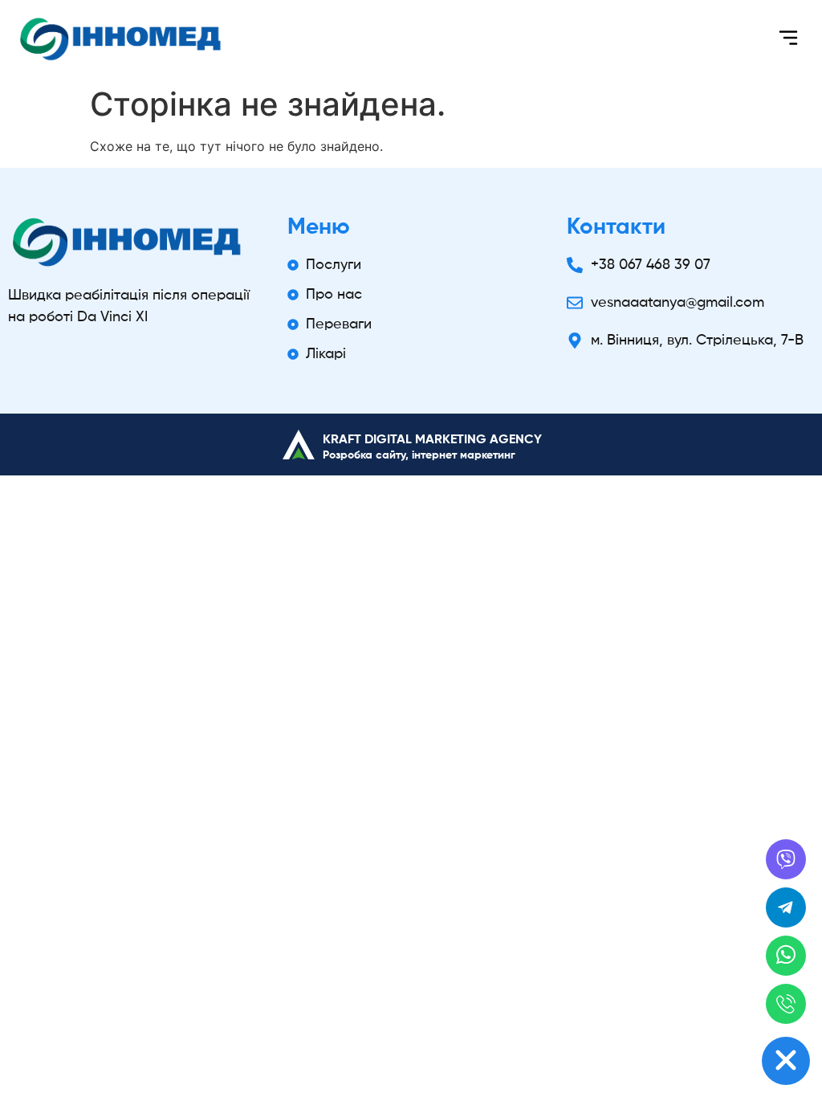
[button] (788, 39)
